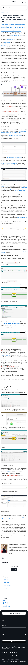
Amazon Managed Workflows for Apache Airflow (11, 30)
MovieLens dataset (15, 194)
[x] (2, 652)
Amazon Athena (6, 471)
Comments (19, 27)
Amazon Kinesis (6, 582)
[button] (6, 8)
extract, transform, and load (15, 35)
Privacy (3, 659)
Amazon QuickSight (7, 585)
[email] (16, 652)
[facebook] (4, 652)
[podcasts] (14, 652)
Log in (13, 569)
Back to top (13, 655)
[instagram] (8, 652)
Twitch (5, 605)
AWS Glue (3, 45)
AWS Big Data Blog (5, 12)
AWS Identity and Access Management (14, 157)
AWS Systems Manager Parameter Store (9, 163)
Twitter (5, 600)
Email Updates (7, 606)
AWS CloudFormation (5, 186)
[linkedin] (6, 652)
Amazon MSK (5, 584)
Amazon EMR (7, 42)
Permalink (12, 27)
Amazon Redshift (6, 586)
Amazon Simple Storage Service (15, 135)
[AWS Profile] (25, 2)
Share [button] (25, 27)
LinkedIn (6, 603)
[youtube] (12, 652)
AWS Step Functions (10, 39)
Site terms (8, 659)
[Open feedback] (26, 332)
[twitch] (10, 652)
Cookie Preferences (15, 659)
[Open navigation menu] (2, 2)
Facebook (6, 602)
